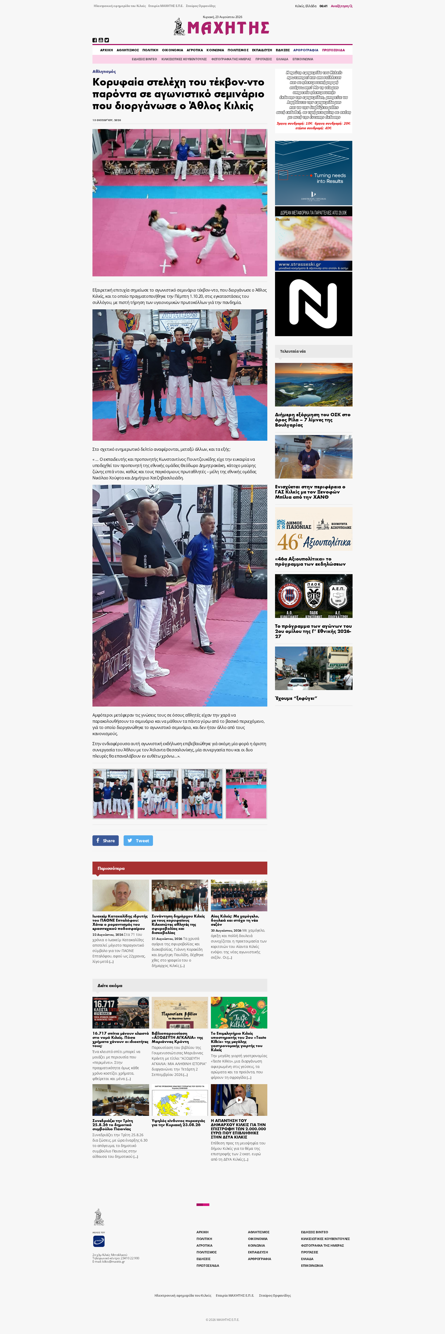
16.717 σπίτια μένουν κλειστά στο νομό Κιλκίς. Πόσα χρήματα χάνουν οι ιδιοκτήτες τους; (120, 1039)
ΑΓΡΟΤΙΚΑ (195, 50)
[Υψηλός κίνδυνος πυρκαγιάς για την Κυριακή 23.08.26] (180, 1100)
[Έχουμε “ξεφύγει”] (314, 668)
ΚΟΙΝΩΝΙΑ (215, 50)
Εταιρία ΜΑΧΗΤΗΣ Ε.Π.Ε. (165, 6)
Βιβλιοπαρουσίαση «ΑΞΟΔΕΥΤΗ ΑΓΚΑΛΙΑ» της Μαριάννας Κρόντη (177, 1037)
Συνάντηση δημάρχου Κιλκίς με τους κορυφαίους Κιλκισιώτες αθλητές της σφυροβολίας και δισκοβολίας (178, 924)
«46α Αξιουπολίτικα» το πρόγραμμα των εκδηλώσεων (310, 561)
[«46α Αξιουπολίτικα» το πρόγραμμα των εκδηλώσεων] (314, 529)
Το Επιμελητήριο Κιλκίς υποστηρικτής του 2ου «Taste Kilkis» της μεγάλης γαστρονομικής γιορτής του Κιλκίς (238, 1041)
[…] (111, 961)
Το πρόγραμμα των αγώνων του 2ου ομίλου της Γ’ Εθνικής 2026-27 (313, 630)
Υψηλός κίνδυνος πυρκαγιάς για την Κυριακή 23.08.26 (178, 1122)
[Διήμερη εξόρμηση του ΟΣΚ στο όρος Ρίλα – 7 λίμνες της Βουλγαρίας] (314, 384)
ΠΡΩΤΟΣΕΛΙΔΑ (333, 50)
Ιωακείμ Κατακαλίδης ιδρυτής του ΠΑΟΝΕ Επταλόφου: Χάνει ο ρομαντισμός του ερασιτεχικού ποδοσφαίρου (120, 922)
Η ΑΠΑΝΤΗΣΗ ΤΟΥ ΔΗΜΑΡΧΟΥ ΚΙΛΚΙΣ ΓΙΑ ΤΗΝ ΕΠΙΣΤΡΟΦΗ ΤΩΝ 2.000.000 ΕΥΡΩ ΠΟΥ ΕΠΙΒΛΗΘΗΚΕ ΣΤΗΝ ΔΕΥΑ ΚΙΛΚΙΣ (238, 1129)
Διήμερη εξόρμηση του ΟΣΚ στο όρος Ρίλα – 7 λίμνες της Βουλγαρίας (312, 419)
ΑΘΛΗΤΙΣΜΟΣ (128, 50)
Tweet (142, 841)
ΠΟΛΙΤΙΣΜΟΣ (238, 50)
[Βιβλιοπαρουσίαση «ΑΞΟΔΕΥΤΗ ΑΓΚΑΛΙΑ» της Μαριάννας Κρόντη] (180, 1013)
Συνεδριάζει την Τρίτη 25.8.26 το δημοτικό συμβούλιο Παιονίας (112, 1124)
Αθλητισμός (104, 71)
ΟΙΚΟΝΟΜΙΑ (172, 50)
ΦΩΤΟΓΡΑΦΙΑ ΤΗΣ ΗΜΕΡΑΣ (231, 59)
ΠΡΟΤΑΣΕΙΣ (263, 59)
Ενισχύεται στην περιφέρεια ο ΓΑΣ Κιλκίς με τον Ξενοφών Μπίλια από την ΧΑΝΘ (310, 491)
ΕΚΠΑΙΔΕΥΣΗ (262, 50)
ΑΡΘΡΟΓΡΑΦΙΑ (305, 50)
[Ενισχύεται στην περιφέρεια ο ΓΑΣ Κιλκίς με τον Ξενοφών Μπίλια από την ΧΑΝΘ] (314, 457)
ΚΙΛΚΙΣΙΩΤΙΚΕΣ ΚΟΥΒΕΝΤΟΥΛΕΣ (184, 59)
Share (109, 841)
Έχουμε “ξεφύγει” (296, 697)
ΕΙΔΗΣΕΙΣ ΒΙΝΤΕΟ (144, 59)
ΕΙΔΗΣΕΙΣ (283, 50)
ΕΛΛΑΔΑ (282, 59)
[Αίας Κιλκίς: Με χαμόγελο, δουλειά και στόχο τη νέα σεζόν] (239, 896)
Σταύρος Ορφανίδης (201, 6)
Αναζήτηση (340, 6)
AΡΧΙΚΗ (106, 50)
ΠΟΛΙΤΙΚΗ (150, 50)
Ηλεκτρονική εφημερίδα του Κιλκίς (120, 6)
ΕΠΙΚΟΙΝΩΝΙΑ (303, 59)
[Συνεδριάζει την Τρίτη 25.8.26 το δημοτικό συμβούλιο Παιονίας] (120, 1100)
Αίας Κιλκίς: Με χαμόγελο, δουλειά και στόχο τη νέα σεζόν (235, 920)
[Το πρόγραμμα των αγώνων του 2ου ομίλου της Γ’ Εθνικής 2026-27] (314, 596)
